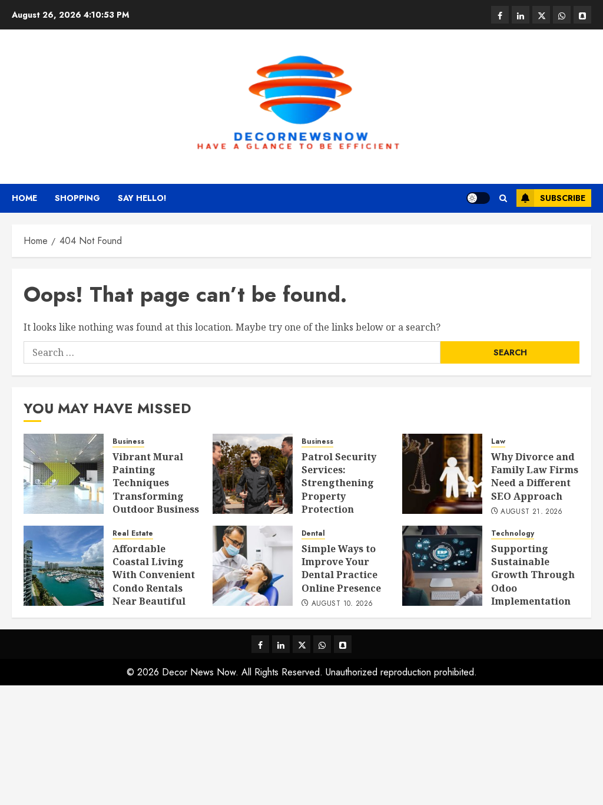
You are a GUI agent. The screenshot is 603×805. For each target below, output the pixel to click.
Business (128, 442)
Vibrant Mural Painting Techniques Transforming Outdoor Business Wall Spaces (155, 489)
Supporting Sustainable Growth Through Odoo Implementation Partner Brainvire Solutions (533, 595)
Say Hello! (142, 198)
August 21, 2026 (531, 512)
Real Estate (132, 534)
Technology (512, 534)
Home (24, 198)
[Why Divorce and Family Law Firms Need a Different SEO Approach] (442, 474)
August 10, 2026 (342, 604)
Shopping (77, 198)
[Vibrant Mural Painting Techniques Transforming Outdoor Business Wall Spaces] (64, 474)
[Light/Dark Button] (478, 198)
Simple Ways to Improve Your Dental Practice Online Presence (341, 568)
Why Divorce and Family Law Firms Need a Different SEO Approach (534, 476)
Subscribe (562, 198)
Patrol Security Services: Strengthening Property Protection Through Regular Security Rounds (344, 496)
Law (498, 442)
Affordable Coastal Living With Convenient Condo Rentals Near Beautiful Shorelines (153, 581)
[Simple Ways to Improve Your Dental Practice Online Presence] (253, 566)
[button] (503, 198)
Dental (313, 534)
